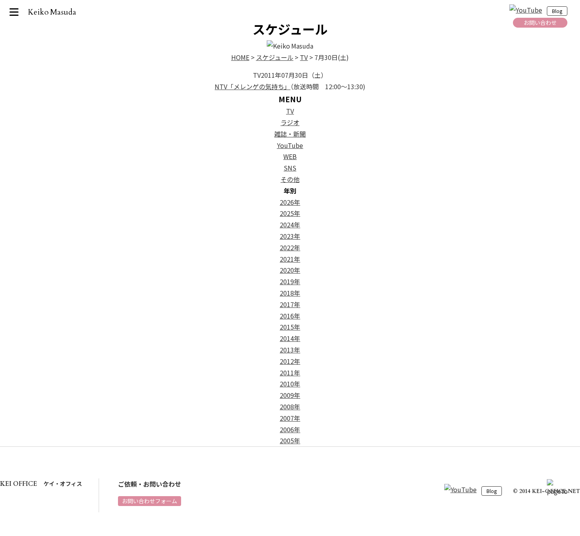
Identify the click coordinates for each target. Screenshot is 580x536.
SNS (290, 167)
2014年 (290, 338)
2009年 (290, 395)
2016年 (290, 315)
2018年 (290, 293)
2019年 (290, 281)
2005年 (290, 440)
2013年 (290, 349)
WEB (290, 156)
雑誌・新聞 (290, 134)
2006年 (290, 429)
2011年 (290, 372)
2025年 (290, 213)
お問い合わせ (540, 22)
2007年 (290, 418)
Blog (557, 11)
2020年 (290, 270)
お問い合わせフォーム (149, 501)
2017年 (290, 304)
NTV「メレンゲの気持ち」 (252, 86)
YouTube (290, 145)
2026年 (290, 202)
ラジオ (290, 122)
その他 (290, 179)
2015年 (290, 327)
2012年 (290, 361)
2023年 (290, 236)
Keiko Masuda (52, 12)
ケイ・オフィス (41, 483)
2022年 (290, 247)
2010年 (290, 383)
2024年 (290, 224)
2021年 (290, 259)
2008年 (290, 406)
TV (290, 111)
